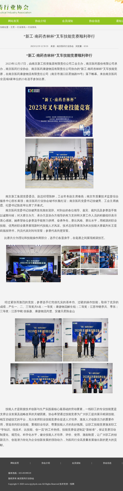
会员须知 (67, 20)
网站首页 (13, 20)
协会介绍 (40, 20)
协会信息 (94, 20)
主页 (12, 27)
